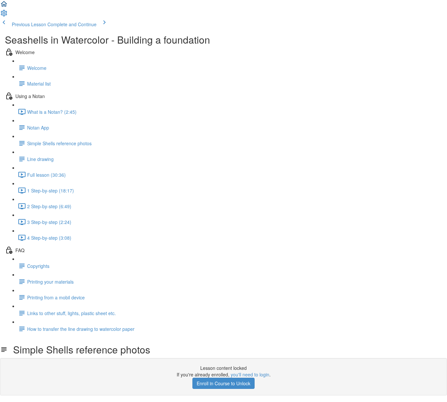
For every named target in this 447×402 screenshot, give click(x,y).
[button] (4, 6)
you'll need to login (250, 374)
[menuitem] (4, 15)
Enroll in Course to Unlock (223, 383)
